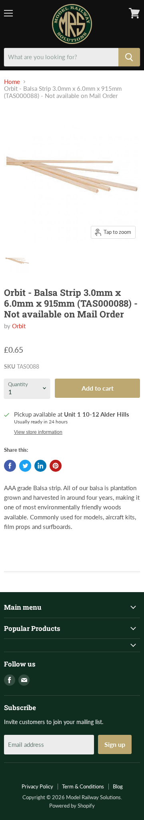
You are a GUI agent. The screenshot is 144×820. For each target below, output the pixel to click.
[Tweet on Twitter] (25, 466)
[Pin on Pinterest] (56, 466)
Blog (118, 786)
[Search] (129, 57)
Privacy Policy (37, 786)
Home (12, 81)
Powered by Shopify (72, 805)
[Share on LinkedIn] (40, 466)
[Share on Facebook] (10, 466)
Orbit (19, 325)
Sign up (114, 744)
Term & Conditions (83, 786)
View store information (38, 432)
